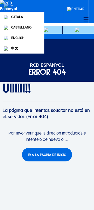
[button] (46, 30)
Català (17, 17)
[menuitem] (76, 7)
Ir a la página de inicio (47, 155)
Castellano (21, 27)
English (17, 38)
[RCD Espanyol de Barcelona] (9, 11)
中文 (14, 48)
